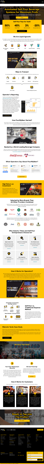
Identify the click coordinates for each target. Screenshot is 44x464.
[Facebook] (18, 455)
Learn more (9, 248)
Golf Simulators (20, 444)
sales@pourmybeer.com (12, 454)
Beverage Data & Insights (12, 444)
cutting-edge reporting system (7, 98)
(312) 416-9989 (11, 453)
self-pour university (14, 353)
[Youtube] (20, 455)
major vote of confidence (17, 151)
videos (21, 353)
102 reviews (6, 168)
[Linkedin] (23, 455)
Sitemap (14, 463)
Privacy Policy (16, 463)
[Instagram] (19, 455)
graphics (19, 353)
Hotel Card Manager (11, 442)
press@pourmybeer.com (12, 455)
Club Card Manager (11, 441)
